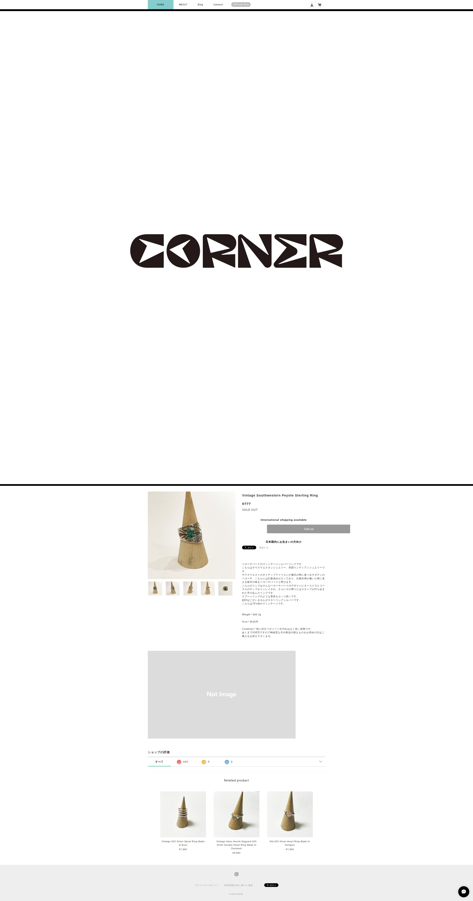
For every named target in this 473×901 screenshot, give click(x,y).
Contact (218, 4)
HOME (160, 4)
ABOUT (183, 4)
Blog (200, 4)
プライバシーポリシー (207, 885)
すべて (159, 761)
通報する (264, 547)
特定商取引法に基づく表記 (238, 885)
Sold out (309, 529)
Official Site (241, 4)
